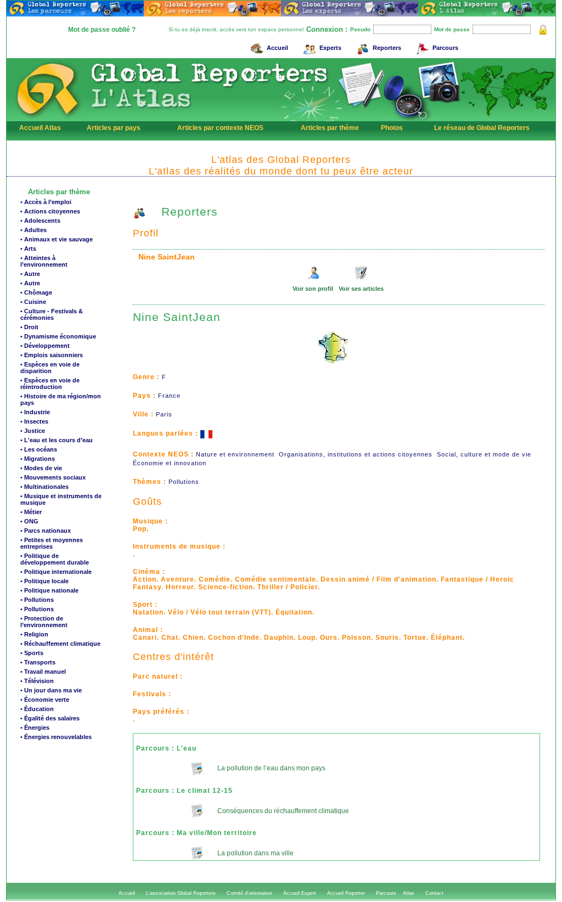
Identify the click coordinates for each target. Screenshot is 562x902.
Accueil (277, 47)
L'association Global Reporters (181, 893)
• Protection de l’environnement (44, 621)
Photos (392, 128)
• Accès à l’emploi (45, 202)
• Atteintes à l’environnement (44, 261)
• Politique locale (44, 581)
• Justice (32, 430)
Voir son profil (313, 288)
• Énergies (34, 727)
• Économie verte (44, 699)
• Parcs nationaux (45, 530)
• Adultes (33, 230)
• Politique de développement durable (54, 559)
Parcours (445, 47)
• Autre (30, 273)
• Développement (45, 345)
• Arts (28, 248)
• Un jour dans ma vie (51, 690)
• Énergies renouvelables (56, 737)
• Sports (31, 653)
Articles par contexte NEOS (220, 128)
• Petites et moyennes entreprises (51, 543)
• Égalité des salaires (50, 718)
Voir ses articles (361, 288)
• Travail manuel (43, 671)
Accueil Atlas (40, 128)
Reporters (387, 47)
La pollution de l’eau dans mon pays (270, 768)
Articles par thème (330, 128)
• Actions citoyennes (50, 211)
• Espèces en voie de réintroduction (50, 383)
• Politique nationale (49, 590)
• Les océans (38, 449)
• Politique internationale (56, 571)
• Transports (37, 662)
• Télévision (37, 681)
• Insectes (34, 421)
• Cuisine (33, 301)
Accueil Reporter (346, 893)
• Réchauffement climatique (60, 643)
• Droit (29, 327)
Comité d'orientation (249, 893)
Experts (330, 47)
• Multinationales (44, 486)
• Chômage (36, 292)
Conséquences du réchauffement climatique (282, 811)
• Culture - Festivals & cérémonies (51, 314)
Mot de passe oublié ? (102, 29)
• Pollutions (37, 599)
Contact (434, 893)
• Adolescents (40, 220)
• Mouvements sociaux (53, 477)
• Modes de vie (41, 468)
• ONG (29, 521)
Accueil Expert (299, 893)
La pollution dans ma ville (255, 853)
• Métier (31, 512)
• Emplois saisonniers (51, 355)
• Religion (34, 634)
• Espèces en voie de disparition (50, 367)
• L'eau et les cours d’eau (56, 440)
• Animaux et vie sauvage (56, 239)
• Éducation (37, 709)
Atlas (408, 893)
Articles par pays (113, 128)
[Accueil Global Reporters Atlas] (48, 119)
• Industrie (35, 412)
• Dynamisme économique (58, 336)
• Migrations (37, 458)
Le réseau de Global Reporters (482, 128)
